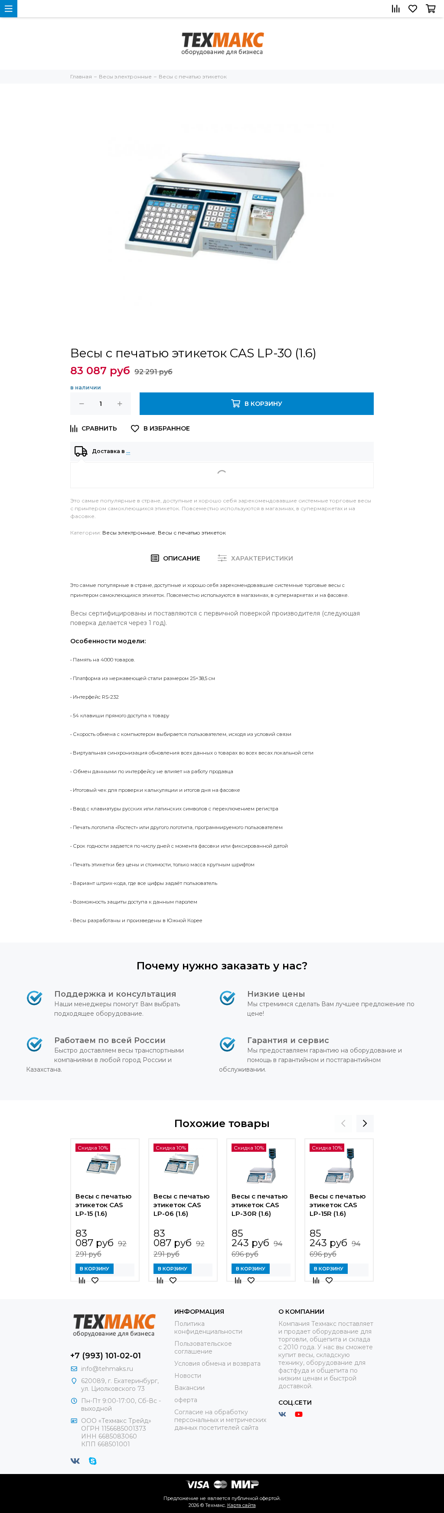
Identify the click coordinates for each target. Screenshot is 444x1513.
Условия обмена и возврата (217, 1363)
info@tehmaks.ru (107, 1369)
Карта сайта (241, 1505)
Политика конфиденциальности (208, 1327)
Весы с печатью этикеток (192, 532)
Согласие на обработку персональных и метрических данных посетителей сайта (220, 1420)
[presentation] (343, 1123)
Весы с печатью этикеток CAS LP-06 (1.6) (181, 1205)
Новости (187, 1376)
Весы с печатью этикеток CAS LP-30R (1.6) (259, 1205)
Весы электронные (128, 532)
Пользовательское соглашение (203, 1347)
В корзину (94, 1269)
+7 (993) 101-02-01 (105, 1356)
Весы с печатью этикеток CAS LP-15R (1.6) (338, 1205)
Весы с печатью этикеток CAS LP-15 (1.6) (103, 1205)
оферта (185, 1400)
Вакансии (189, 1388)
